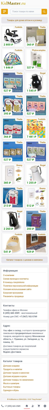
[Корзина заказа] (39, 406)
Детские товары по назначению (18, 380)
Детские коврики (11, 366)
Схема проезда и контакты (16, 279)
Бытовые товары (11, 387)
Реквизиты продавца (13, 296)
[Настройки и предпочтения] (45, 406)
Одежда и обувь (11, 390)
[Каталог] (4, 11)
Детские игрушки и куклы (15, 376)
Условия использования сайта (17, 289)
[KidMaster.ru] (13, 3)
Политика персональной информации (20, 286)
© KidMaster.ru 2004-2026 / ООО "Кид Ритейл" (24, 399)
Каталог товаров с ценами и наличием (24, 260)
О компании (8, 275)
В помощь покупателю (13, 282)
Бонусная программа (13, 293)
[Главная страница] (27, 406)
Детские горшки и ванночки (16, 373)
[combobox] (28, 11)
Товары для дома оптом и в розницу (24, 20)
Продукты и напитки (12, 369)
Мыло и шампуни (11, 383)
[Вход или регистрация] (33, 406)
